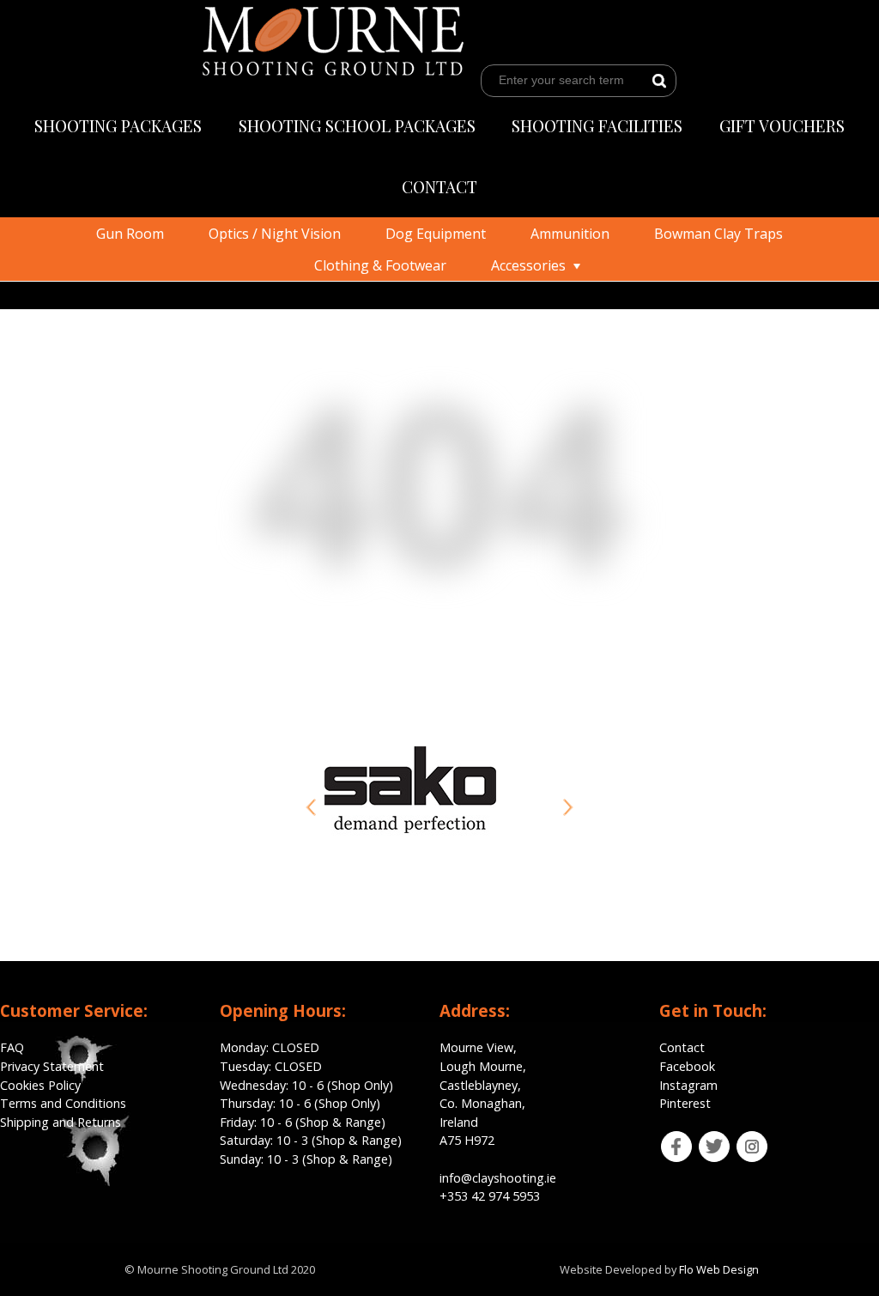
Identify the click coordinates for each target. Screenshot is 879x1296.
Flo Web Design (719, 1269)
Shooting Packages (118, 125)
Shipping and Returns (60, 1122)
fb (665, 1140)
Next (568, 807)
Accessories (528, 265)
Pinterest (685, 1103)
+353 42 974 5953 (490, 1196)
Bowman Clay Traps (718, 233)
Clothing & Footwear (380, 265)
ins (741, 1140)
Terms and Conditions (63, 1103)
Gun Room (130, 233)
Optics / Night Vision (275, 233)
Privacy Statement (52, 1066)
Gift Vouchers (782, 125)
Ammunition (569, 233)
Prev (310, 807)
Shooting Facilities (597, 125)
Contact (439, 186)
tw (703, 1140)
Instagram (688, 1085)
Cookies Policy (40, 1085)
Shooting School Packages (357, 125)
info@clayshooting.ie (498, 1178)
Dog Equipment (435, 233)
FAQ (12, 1047)
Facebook (687, 1066)
